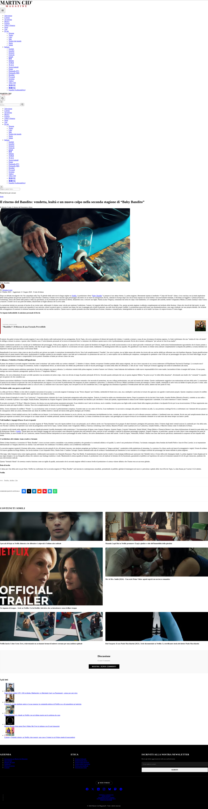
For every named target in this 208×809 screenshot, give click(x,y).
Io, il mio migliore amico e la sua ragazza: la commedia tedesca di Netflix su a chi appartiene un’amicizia (45, 704)
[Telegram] (121, 789)
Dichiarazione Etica (81, 760)
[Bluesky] (109, 789)
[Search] (2, 98)
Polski (11, 69)
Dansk (11, 57)
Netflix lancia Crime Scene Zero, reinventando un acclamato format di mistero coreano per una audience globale (41, 644)
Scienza (7, 23)
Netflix (74, 296)
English (11, 49)
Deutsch (11, 53)
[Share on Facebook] (24, 491)
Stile (10, 39)
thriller (12, 480)
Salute (11, 45)
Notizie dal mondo (15, 41)
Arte (5, 29)
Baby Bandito (97, 296)
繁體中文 (12, 88)
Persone (11, 33)
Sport (6, 27)
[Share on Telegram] (50, 491)
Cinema (7, 18)
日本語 (11, 63)
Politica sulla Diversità (82, 762)
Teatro (11, 35)
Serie (1, 197)
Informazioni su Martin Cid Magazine (16, 759)
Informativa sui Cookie (106, 797)
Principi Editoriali (80, 759)
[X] (92, 789)
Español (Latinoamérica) (17, 90)
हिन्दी (10, 59)
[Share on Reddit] (39, 491)
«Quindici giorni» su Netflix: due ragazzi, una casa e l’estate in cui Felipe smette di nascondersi (42, 737)
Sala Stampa (8, 760)
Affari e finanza (9, 25)
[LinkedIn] (98, 789)
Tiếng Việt (12, 83)
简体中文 (12, 85)
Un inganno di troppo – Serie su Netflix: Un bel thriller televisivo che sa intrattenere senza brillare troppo (38, 608)
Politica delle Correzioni (82, 764)
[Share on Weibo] (44, 491)
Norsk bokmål (13, 67)
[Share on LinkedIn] (34, 491)
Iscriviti (174, 770)
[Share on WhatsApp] (55, 491)
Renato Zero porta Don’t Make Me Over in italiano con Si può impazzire (35, 726)
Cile (16, 480)
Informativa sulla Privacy (106, 798)
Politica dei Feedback (81, 766)
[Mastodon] (115, 789)
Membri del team (9, 762)
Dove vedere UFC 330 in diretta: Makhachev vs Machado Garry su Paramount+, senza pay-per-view (43, 693)
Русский (12, 77)
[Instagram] (104, 789)
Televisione (8, 16)
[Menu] (2, 10)
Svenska (11, 79)
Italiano (6, 47)
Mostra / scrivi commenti (104, 666)
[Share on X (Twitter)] (29, 491)
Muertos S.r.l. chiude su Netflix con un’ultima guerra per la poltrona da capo (34, 715)
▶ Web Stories (104, 783)
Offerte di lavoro (9, 766)
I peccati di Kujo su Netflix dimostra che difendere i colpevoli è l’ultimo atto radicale (30, 543)
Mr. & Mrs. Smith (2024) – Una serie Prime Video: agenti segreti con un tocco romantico (137, 579)
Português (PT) (14, 71)
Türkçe (11, 81)
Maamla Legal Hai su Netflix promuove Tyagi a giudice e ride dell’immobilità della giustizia (138, 543)
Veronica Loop (7, 290)
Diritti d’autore (106, 800)
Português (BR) (14, 73)
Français (11, 55)
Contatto (7, 767)
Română (11, 75)
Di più (6, 31)
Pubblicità (7, 764)
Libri (10, 37)
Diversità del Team (81, 767)
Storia (11, 43)
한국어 (11, 65)
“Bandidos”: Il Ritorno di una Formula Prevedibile (24, 327)
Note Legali (106, 796)
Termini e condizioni (106, 794)
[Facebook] (87, 789)
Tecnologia (8, 20)
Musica (6, 21)
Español (11, 51)
